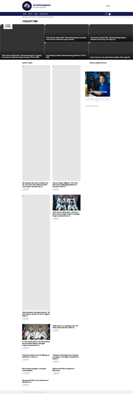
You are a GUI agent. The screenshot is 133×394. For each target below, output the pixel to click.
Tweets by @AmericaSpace (92, 106)
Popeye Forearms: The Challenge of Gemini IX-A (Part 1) (35, 356)
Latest (108, 6)
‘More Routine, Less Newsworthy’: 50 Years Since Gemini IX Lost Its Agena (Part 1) (36, 314)
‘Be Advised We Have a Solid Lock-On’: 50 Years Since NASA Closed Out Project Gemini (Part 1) (35, 185)
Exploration (43, 14)
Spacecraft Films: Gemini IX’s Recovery (63, 370)
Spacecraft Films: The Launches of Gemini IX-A (35, 381)
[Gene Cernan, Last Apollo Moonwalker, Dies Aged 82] (111, 51)
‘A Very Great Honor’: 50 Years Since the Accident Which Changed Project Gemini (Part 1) (36, 343)
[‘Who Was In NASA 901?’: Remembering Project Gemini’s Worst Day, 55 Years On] (111, 33)
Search (109, 67)
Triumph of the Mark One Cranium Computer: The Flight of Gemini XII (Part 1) (65, 357)
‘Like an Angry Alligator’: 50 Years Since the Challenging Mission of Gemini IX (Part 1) (65, 185)
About (30, 14)
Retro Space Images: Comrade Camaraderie (34, 370)
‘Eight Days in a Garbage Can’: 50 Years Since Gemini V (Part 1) (65, 327)
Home (24, 14)
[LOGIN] (109, 14)
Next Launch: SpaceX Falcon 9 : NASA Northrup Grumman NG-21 (37, 17)
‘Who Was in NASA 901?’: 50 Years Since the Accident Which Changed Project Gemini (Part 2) (66, 214)
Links (35, 14)
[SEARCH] (106, 14)
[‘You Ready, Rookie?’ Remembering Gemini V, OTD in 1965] (66, 51)
